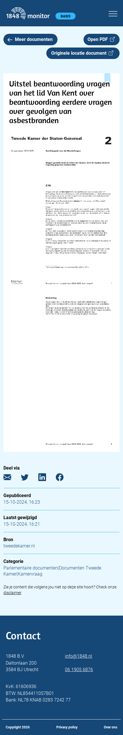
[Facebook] (64, 478)
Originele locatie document (80, 53)
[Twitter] (29, 478)
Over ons (110, 727)
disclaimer (12, 592)
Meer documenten (34, 39)
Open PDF (99, 39)
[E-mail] (11, 478)
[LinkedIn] (46, 478)
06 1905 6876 (79, 669)
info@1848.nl (78, 656)
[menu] (113, 13)
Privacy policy (67, 727)
